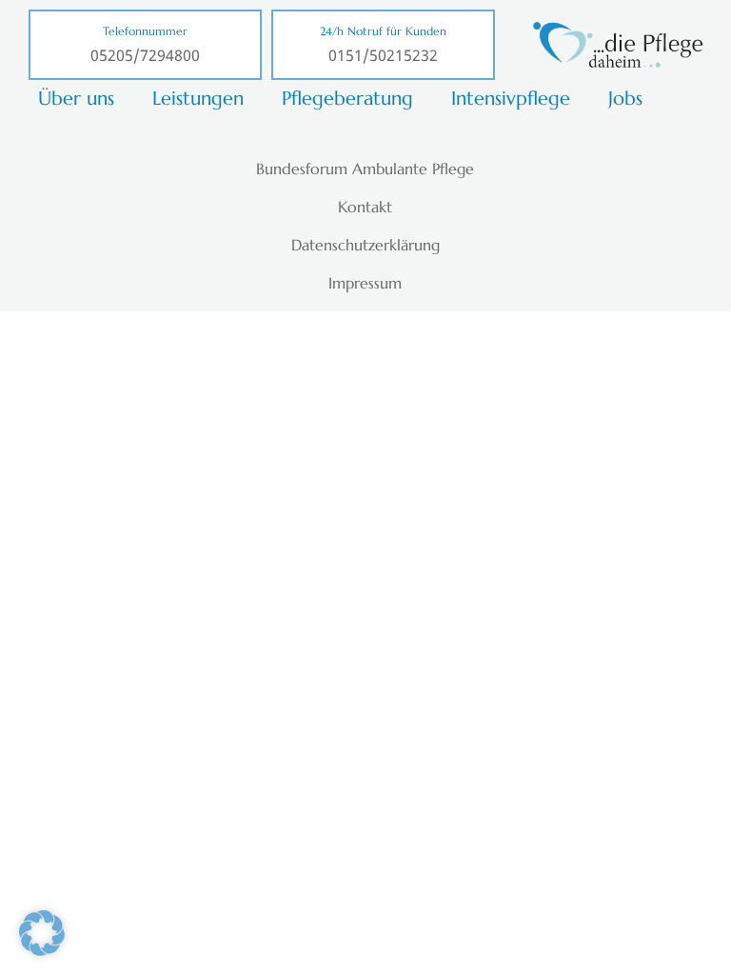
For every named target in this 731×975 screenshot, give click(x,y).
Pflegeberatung (347, 98)
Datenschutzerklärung (365, 244)
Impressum (365, 282)
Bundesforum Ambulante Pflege (365, 168)
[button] (42, 933)
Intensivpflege (510, 98)
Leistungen (198, 98)
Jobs (625, 98)
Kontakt (365, 206)
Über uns (76, 98)
